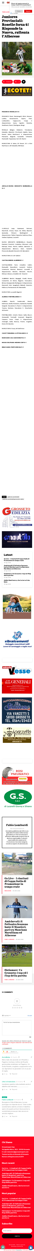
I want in (17, 1236)
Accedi (29, 1015)
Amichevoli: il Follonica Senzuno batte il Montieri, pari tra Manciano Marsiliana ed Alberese (16, 567)
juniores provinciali (13, 497)
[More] (24, 82)
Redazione (8, 891)
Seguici (28, 11)
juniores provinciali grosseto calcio (13, 499)
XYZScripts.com (26, 1250)
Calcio (5, 71)
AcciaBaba (6, 1057)
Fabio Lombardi (6, 12)
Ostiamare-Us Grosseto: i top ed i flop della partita (17, 574)
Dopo (18, 11)
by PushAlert (15, 13)
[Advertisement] (17, 166)
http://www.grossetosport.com (17, 828)
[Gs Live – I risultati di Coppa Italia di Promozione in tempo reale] (17, 864)
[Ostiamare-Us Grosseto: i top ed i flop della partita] (17, 955)
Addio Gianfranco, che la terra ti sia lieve (17, 581)
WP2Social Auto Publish (9, 1250)
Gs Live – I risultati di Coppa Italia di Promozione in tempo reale (16, 560)
